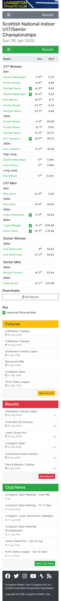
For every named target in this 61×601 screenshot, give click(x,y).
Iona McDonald (12, 249)
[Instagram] (24, 577)
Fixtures (12, 324)
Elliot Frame (10, 230)
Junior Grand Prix (16, 434)
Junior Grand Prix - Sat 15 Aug (24, 542)
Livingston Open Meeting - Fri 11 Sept (28, 507)
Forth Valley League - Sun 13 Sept (26, 553)
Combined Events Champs (21, 455)
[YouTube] (33, 577)
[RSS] (49, 577)
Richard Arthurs (12, 272)
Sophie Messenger (14, 77)
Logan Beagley (12, 225)
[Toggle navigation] (8, 14)
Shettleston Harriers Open (21, 353)
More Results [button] (47, 476)
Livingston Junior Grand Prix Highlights (29, 517)
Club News (15, 487)
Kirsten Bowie (11, 82)
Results (47, 15)
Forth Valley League (17, 383)
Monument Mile (14, 363)
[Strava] (41, 577)
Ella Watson (10, 99)
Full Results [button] (31, 297)
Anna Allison (10, 165)
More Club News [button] (45, 563)
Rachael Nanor (12, 88)
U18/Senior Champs (17, 332)
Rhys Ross (9, 193)
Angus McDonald (13, 214)
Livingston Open (15, 373)
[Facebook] (7, 577)
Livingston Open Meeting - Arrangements (21, 530)
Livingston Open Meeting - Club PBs (27, 496)
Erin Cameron (11, 138)
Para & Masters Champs (20, 466)
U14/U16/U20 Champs (19, 423)
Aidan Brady (10, 283)
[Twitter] (16, 577)
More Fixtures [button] (46, 393)
